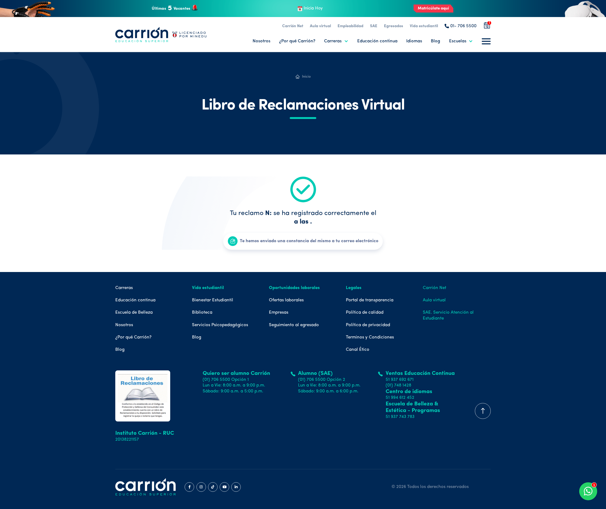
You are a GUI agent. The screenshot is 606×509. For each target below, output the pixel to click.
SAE (373, 26)
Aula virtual (320, 26)
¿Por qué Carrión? (297, 41)
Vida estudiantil (424, 26)
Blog (435, 41)
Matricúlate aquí (433, 8)
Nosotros (261, 41)
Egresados (393, 26)
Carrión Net (292, 26)
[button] (336, 41)
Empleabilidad (350, 26)
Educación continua (377, 41)
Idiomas (414, 41)
